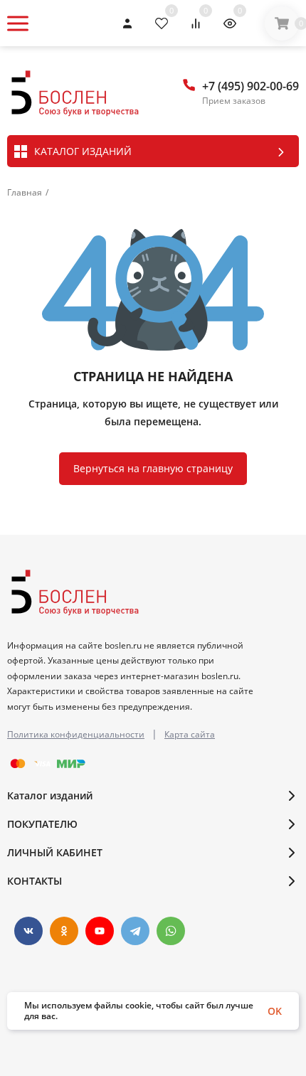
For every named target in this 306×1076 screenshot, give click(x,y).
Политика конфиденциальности (75, 734)
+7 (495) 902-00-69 (250, 86)
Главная (24, 192)
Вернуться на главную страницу (153, 468)
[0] (282, 23)
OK (275, 1011)
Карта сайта (189, 734)
